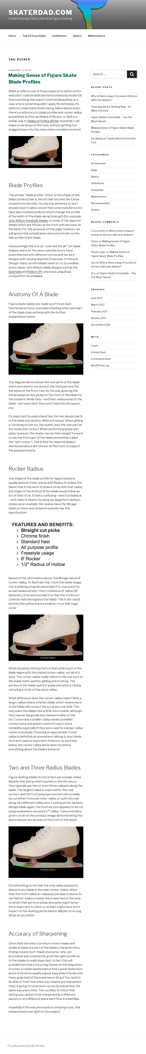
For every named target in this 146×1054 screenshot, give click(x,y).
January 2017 (98, 317)
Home (12, 35)
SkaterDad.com (40, 12)
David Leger (98, 251)
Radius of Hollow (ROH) (42, 121)
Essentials (97, 189)
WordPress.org (100, 365)
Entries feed (98, 352)
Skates (95, 209)
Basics (77, 35)
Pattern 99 (34, 271)
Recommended (100, 203)
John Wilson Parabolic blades (28, 220)
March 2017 (98, 304)
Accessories (98, 163)
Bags (94, 170)
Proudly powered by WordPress (26, 1045)
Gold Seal (15, 271)
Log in (94, 345)
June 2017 (97, 298)
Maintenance (96, 35)
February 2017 (99, 311)
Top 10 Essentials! (34, 35)
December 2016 (100, 324)
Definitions (59, 35)
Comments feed (101, 358)
